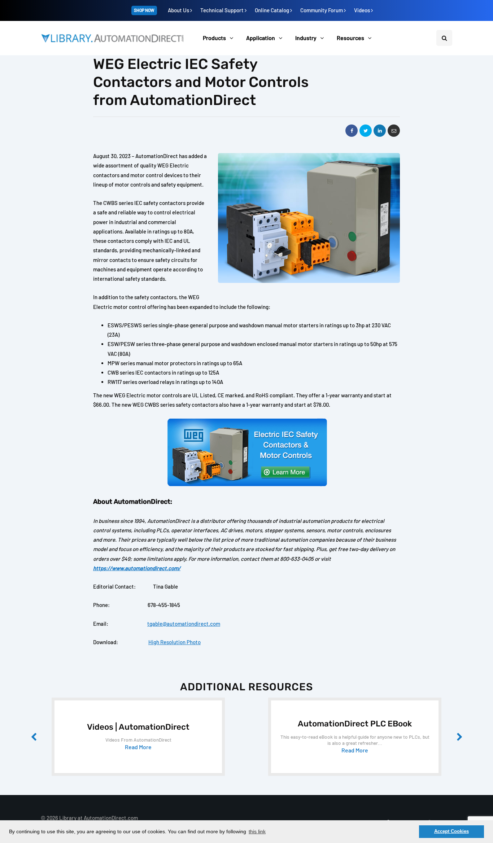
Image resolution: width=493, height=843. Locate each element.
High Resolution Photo (174, 642)
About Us (179, 10)
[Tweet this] (365, 131)
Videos (362, 10)
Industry (306, 37)
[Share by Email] (394, 131)
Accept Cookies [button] (451, 831)
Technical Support (222, 10)
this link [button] (257, 831)
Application (260, 37)
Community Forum (322, 10)
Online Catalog (272, 10)
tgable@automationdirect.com (183, 623)
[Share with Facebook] (351, 131)
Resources (350, 37)
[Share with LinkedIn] (380, 131)
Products (214, 37)
